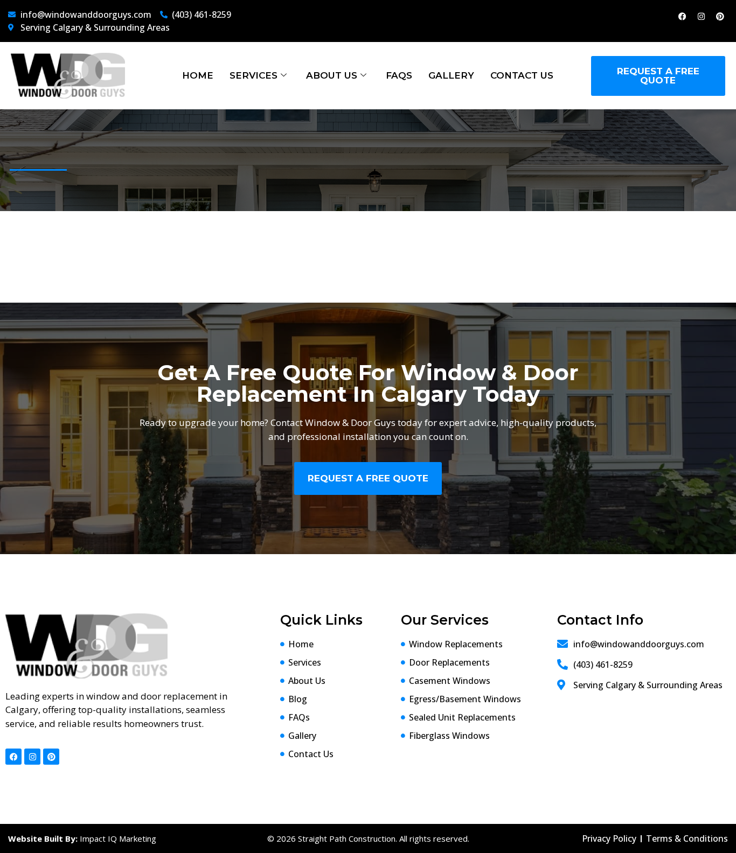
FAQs (399, 75)
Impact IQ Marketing (118, 838)
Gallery (451, 75)
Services (253, 75)
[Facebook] (682, 16)
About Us (331, 75)
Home (197, 75)
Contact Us (521, 75)
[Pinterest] (720, 16)
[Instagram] (701, 16)
